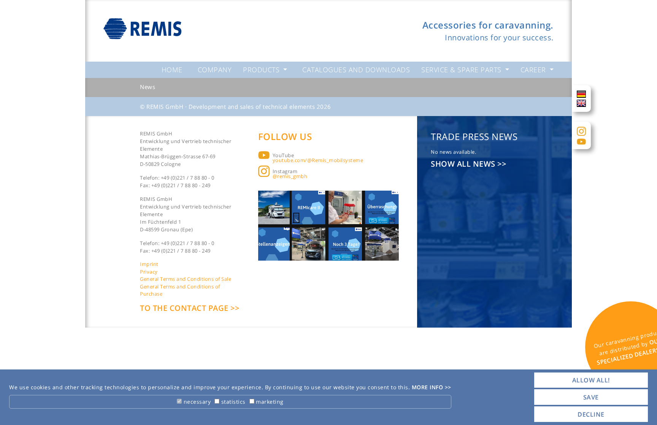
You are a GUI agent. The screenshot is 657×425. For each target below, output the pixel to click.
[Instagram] (581, 130)
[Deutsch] (581, 93)
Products (262, 69)
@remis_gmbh (290, 176)
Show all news (464, 164)
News (147, 87)
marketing (269, 401)
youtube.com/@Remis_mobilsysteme (318, 160)
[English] (581, 102)
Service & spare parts (462, 69)
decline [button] (591, 414)
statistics (232, 401)
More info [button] (428, 387)
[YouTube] (581, 141)
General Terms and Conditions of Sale (185, 278)
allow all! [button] (591, 380)
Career (534, 69)
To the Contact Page (185, 308)
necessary (196, 401)
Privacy (149, 271)
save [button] (591, 397)
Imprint (149, 264)
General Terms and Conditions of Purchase (180, 290)
